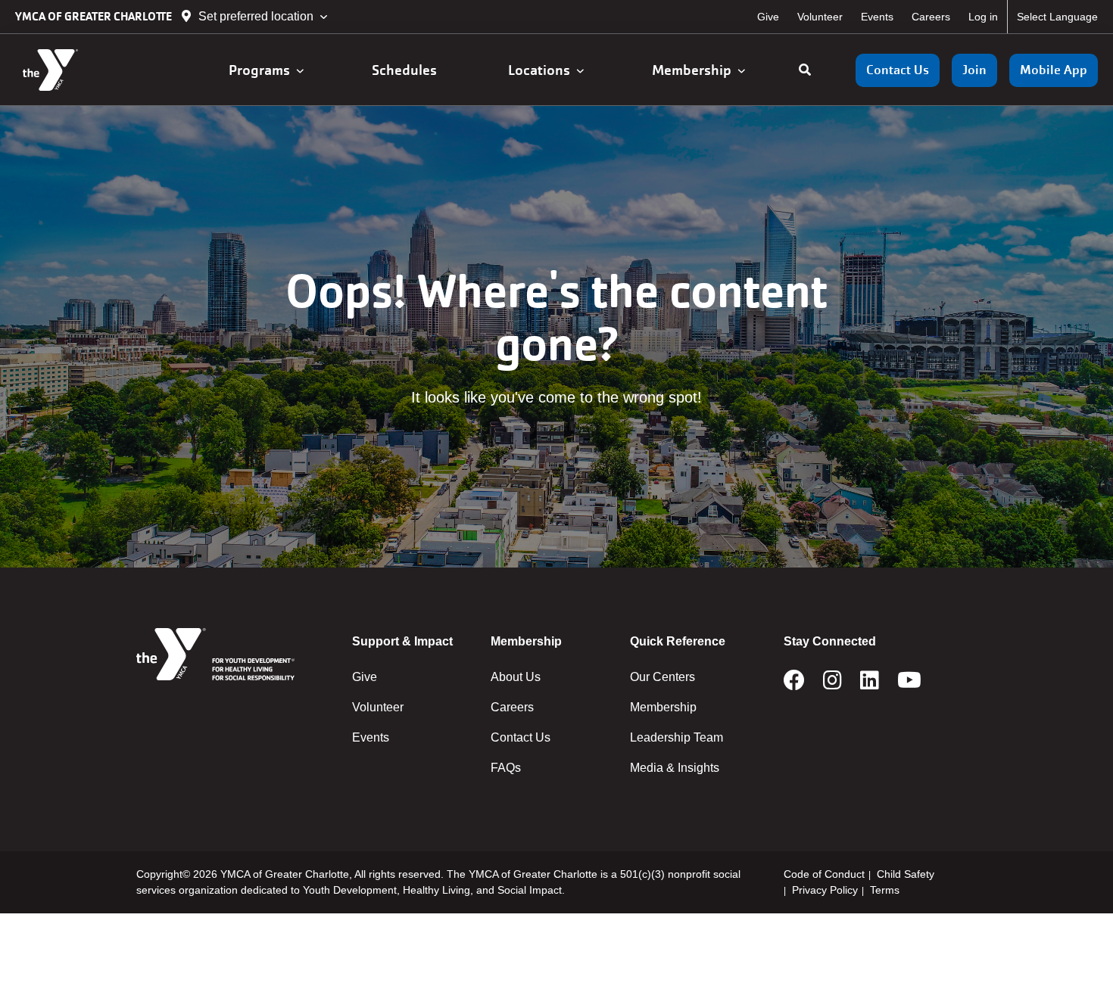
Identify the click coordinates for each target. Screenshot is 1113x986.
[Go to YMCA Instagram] (832, 685)
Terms (884, 890)
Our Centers (662, 676)
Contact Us (897, 70)
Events (877, 17)
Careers (931, 17)
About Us (516, 676)
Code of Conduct (824, 874)
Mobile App (1053, 70)
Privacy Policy (825, 890)
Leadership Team (676, 737)
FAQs (506, 767)
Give (768, 17)
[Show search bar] (804, 70)
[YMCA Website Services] (102, 70)
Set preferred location (255, 16)
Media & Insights (674, 767)
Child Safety (905, 874)
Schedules (406, 70)
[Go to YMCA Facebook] (794, 685)
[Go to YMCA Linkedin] (869, 685)
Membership (694, 70)
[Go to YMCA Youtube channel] (909, 685)
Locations (542, 70)
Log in (983, 17)
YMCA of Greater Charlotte (94, 16)
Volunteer (820, 17)
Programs (262, 70)
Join (974, 70)
